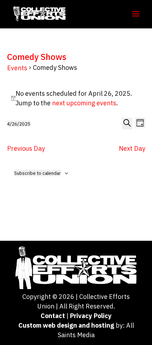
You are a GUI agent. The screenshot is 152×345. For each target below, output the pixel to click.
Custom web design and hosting (66, 325)
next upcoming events (84, 103)
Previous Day (26, 148)
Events (17, 68)
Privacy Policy (91, 316)
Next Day (132, 148)
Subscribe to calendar (37, 173)
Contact (53, 316)
